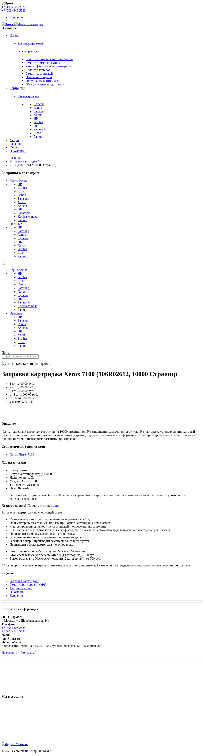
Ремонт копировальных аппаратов (49, 59)
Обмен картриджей (39, 77)
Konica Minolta (27, 216)
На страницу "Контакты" (19, 652)
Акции (14, 140)
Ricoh (37, 133)
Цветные (16, 223)
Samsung (39, 111)
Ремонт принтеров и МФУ (28, 584)
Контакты (16, 17)
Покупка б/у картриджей (43, 80)
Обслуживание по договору (45, 84)
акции (57, 505)
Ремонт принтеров (28, 51)
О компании (18, 151)
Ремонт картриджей (39, 73)
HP (36, 118)
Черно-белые (18, 180)
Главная (15, 157)
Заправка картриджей (30, 43)
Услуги (14, 35)
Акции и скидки (21, 588)
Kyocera (39, 104)
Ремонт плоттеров (38, 70)
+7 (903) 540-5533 (14, 10)
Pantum (38, 136)
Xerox (38, 115)
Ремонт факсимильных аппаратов (49, 66)
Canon (38, 107)
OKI (36, 125)
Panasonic (40, 129)
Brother (38, 122)
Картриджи (17, 88)
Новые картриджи (28, 96)
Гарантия (16, 143)
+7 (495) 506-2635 (14, 7)
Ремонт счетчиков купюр (43, 62)
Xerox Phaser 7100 (22, 454)
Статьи (14, 147)
